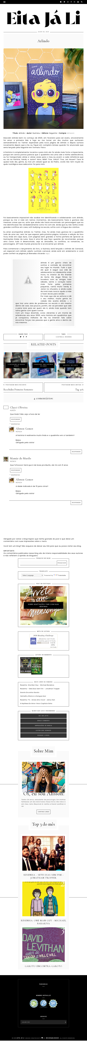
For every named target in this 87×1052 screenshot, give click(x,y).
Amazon (70, 133)
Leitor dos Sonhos (43, 730)
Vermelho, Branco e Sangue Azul (33, 696)
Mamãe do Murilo (20, 458)
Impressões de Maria (43, 725)
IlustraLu (60, 337)
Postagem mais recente (16, 385)
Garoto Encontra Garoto (29, 692)
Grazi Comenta (43, 721)
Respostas (15, 424)
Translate (62, 575)
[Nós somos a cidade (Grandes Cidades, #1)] (25, 673)
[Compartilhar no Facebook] (24, 337)
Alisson (41, 639)
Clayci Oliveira (19, 407)
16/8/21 (13, 410)
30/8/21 (13, 461)
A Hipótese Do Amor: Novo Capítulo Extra (36, 703)
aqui (48, 253)
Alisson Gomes (24, 428)
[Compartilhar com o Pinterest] (26, 337)
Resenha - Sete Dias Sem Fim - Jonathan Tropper (40, 689)
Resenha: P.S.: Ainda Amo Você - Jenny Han (37, 700)
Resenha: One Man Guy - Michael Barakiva (37, 685)
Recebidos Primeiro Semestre (18, 389)
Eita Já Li (20, 1038)
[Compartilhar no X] (21, 337)
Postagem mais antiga (71, 385)
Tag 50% (79, 389)
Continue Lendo (43, 812)
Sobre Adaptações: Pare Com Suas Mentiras (43, 605)
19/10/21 (19, 432)
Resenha (68, 337)
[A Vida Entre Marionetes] (36, 674)
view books (53, 647)
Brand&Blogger (52, 1038)
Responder (15, 419)
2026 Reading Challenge (43, 635)
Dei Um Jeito (43, 716)
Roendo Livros (43, 735)
